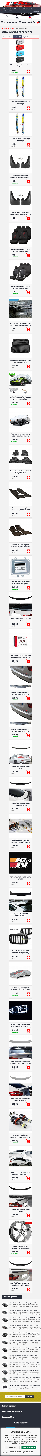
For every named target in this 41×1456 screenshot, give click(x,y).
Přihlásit (17, 18)
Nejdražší (26, 37)
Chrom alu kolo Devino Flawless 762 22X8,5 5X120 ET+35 (21, 1247)
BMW (13, 28)
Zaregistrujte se (36, 12)
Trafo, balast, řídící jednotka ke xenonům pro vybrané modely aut (20, 583)
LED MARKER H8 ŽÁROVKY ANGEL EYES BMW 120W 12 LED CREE (20, 1136)
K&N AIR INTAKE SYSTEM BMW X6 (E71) (20, 878)
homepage (7, 28)
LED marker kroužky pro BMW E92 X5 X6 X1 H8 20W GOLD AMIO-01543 (20, 656)
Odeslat (29, 1396)
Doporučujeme (7, 37)
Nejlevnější (17, 37)
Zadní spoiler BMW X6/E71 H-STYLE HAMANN (20, 915)
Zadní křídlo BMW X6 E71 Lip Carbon (20, 1210)
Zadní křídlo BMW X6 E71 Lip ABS (20, 767)
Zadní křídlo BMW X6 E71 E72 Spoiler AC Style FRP (20, 1099)
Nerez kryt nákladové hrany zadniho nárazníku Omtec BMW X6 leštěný (20, 693)
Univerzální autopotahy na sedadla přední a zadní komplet (20, 287)
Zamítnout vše (12, 1448)
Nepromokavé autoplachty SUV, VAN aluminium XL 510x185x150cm (20, 435)
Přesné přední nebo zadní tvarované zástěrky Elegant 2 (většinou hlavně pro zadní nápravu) (20, 213)
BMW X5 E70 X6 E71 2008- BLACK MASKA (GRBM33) (20, 952)
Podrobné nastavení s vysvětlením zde (20, 1452)
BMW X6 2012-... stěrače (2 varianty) (21, 140)
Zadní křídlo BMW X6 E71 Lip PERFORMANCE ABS (20, 804)
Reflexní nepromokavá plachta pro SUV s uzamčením (20, 398)
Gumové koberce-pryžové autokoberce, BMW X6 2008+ (20, 546)
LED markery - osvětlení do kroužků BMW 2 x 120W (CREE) (20, 1026)
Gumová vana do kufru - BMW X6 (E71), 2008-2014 (20, 361)
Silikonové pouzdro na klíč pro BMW (20, 66)
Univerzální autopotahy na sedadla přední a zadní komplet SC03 (20, 250)
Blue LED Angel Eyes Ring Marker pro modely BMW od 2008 (20, 841)
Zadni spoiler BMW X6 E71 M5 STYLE (20, 619)
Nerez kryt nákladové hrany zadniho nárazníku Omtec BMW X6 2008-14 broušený (20, 730)
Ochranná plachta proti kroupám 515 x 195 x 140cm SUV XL (20, 989)
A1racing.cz (20, 3)
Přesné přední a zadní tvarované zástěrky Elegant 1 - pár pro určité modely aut (20, 176)
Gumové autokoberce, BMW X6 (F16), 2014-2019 (20, 472)
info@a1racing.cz (7, 10)
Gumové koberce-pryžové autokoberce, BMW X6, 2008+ (20, 509)
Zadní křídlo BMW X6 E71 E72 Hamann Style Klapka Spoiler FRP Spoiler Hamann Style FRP (20, 1062)
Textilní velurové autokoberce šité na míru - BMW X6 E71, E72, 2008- (20, 324)
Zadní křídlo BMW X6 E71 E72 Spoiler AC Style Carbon (20, 1284)
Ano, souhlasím (29, 1448)
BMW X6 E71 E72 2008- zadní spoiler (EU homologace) (20, 1173)
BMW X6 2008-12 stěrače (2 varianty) (20, 103)
